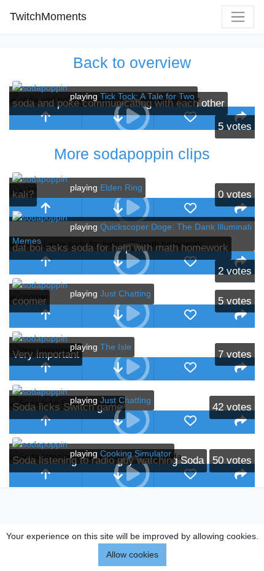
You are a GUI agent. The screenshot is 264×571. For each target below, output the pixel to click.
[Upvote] (45, 118)
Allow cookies (132, 554)
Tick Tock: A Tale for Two (147, 96)
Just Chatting (125, 293)
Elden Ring (121, 187)
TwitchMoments (48, 16)
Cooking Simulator (135, 453)
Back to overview (132, 62)
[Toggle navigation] (238, 17)
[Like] (190, 118)
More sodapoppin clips (132, 153)
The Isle (115, 347)
